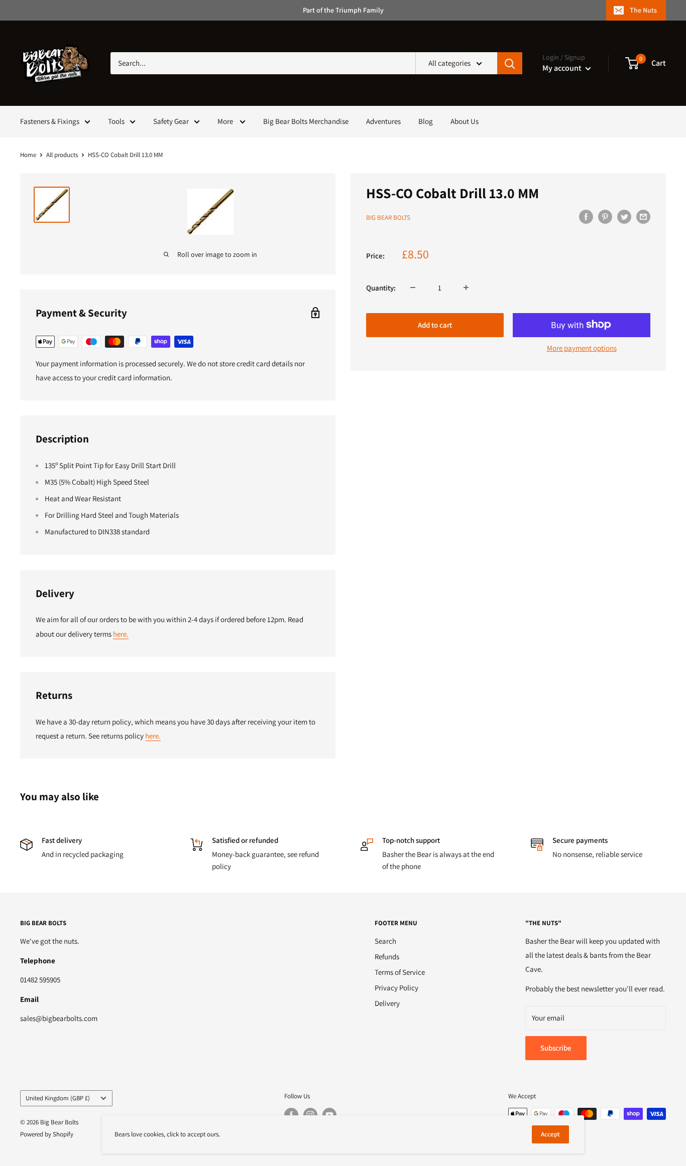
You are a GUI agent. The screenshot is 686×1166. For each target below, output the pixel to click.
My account (562, 68)
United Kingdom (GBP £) (58, 1098)
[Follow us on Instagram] (310, 1115)
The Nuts (643, 10)
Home (28, 155)
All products (62, 155)
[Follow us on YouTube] (329, 1115)
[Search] (509, 63)
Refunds (387, 956)
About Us (464, 121)
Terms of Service (400, 972)
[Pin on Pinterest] (605, 216)
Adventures (383, 121)
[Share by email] (643, 216)
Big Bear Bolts (388, 217)
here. (121, 634)
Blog (425, 121)
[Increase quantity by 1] (466, 287)
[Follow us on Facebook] (291, 1115)
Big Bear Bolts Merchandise (306, 121)
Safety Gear (171, 121)
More (226, 121)
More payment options (582, 347)
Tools (116, 121)
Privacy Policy (396, 987)
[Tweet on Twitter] (624, 216)
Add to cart (435, 324)
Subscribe (555, 1048)
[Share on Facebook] (586, 216)
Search (385, 941)
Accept (550, 1134)
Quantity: (381, 287)
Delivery (387, 1003)
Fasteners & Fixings (49, 121)
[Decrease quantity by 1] (412, 287)
